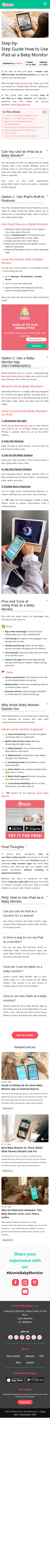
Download (25, 1402)
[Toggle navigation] (45, 3)
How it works (13, 1355)
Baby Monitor (8, 1108)
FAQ (41, 1355)
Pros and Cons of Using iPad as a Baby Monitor (24, 127)
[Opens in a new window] (15, 1379)
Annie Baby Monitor (20, 104)
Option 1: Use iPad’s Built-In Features (20, 118)
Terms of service (25, 1414)
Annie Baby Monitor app (20, 425)
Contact (30, 1362)
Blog (18, 1362)
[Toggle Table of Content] (43, 112)
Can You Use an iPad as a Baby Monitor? (21, 115)
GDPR (34, 1414)
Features (29, 1355)
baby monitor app (23, 83)
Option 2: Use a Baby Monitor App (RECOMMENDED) (19, 122)
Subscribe (36, 346)
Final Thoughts (11, 133)
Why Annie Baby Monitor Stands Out (20, 130)
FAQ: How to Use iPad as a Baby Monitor (21, 136)
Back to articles (25, 1035)
